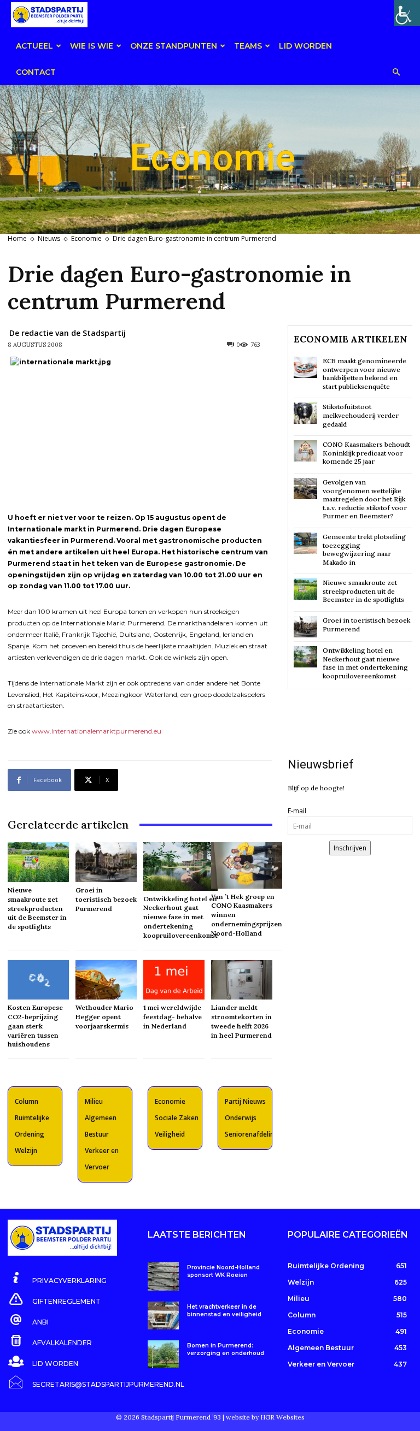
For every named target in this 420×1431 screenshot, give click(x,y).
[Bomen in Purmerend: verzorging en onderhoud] (163, 1354)
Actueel (34, 46)
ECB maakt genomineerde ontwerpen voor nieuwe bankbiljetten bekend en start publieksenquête (364, 374)
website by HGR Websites (265, 1417)
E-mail (297, 810)
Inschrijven (350, 848)
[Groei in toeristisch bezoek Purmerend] (106, 862)
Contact (36, 72)
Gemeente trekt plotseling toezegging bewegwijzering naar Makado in (364, 549)
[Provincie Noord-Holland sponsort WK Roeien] (163, 1276)
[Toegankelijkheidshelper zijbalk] (407, 13)
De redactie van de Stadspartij (67, 333)
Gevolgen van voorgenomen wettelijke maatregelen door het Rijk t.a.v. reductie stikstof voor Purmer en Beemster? (365, 499)
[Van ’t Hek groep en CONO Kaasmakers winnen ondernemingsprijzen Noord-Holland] (246, 865)
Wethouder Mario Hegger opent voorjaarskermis (104, 1016)
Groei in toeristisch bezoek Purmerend (106, 899)
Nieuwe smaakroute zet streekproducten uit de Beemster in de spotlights (37, 908)
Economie (86, 238)
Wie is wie (91, 46)
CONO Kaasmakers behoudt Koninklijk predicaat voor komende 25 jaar (366, 452)
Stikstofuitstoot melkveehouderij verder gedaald (361, 415)
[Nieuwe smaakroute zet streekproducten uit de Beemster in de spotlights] (38, 862)
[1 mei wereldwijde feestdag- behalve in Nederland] (174, 980)
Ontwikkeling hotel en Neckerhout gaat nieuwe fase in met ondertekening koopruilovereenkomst (180, 917)
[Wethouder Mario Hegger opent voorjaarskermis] (106, 980)
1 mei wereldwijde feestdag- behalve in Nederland (172, 1016)
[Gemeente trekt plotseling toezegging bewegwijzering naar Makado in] (305, 543)
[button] (396, 73)
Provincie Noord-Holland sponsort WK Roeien (223, 1271)
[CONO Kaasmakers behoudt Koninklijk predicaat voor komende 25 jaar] (305, 451)
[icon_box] (57, 1278)
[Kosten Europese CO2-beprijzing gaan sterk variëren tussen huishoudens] (38, 980)
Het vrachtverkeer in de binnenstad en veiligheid (224, 1310)
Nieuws (49, 238)
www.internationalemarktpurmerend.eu (96, 731)
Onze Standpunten (173, 46)
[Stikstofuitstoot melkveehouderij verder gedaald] (305, 413)
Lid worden (305, 46)
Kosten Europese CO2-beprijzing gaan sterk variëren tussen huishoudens (35, 1025)
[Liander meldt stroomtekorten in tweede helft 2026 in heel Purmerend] (241, 980)
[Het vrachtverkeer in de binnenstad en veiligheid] (163, 1315)
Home (17, 238)
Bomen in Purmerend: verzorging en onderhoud (225, 1349)
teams (248, 46)
